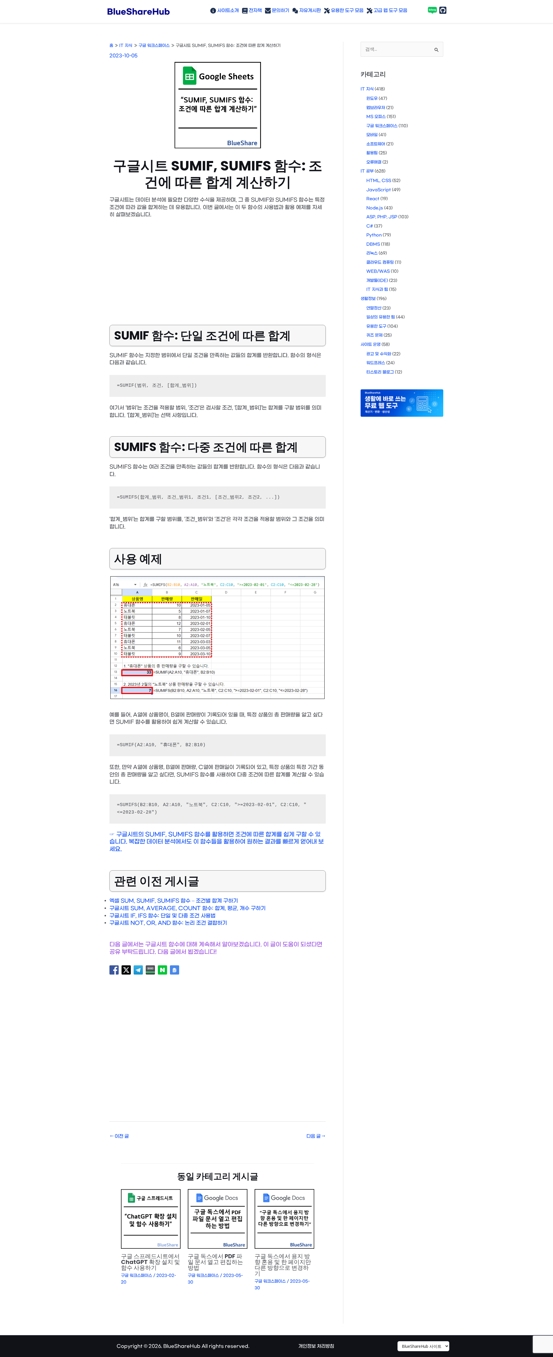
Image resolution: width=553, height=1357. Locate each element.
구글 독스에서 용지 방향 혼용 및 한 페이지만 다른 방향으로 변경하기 (283, 1265)
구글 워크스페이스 (136, 1275)
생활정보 (368, 298)
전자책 (255, 10)
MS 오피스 (376, 116)
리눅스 (372, 253)
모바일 (372, 134)
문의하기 (280, 10)
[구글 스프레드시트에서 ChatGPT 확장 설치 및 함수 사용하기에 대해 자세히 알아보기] (151, 1219)
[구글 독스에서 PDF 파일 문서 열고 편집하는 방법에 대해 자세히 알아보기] (217, 1219)
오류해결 (373, 162)
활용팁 (372, 153)
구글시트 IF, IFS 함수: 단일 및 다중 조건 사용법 (162, 916)
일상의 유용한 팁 (380, 317)
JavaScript (378, 189)
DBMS (373, 244)
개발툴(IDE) (377, 280)
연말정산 (373, 308)
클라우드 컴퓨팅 (380, 262)
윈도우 (372, 98)
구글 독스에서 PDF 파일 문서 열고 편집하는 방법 (215, 1262)
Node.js (374, 208)
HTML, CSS (378, 180)
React (372, 198)
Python (374, 235)
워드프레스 (375, 363)
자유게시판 (309, 10)
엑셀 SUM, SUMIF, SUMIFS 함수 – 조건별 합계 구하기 (173, 901)
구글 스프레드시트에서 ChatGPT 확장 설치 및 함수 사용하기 (150, 1262)
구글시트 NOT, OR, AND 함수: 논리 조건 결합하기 (168, 923)
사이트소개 (227, 10)
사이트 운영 (370, 344)
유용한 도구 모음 (346, 10)
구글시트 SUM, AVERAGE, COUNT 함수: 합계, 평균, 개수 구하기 (187, 908)
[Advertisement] (217, 267)
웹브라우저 (375, 107)
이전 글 (119, 1136)
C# (369, 226)
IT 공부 (367, 171)
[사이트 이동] (423, 1346)
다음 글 (315, 1136)
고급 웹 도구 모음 (389, 10)
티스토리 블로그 (380, 372)
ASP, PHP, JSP (381, 217)
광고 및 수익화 (378, 354)
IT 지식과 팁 (377, 289)
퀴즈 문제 (374, 335)
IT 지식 (367, 89)
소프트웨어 (375, 144)
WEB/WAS (378, 271)
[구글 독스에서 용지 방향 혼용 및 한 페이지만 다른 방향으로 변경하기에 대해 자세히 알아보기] (284, 1219)
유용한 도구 (376, 326)
